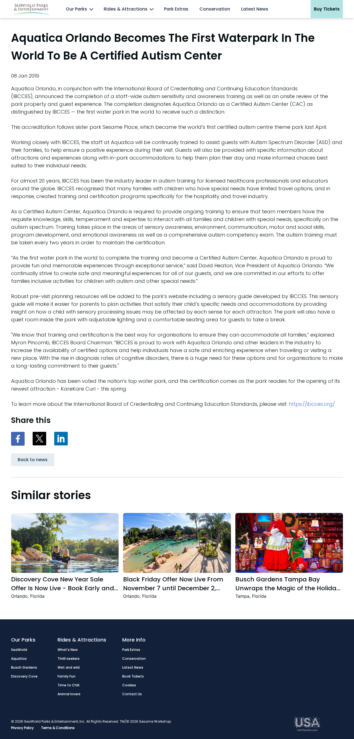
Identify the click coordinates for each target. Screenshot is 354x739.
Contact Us (132, 694)
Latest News (254, 9)
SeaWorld (19, 649)
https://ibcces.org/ (312, 404)
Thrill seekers (69, 658)
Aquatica (19, 658)
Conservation (214, 9)
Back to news (33, 459)
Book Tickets (133, 676)
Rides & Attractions (125, 9)
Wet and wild (69, 667)
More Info (133, 640)
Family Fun (67, 676)
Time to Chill (68, 685)
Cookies (129, 685)
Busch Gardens (24, 667)
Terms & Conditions (58, 727)
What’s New (68, 649)
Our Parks (76, 9)
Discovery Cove (24, 676)
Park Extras (176, 9)
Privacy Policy (22, 727)
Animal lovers (69, 694)
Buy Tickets (327, 9)
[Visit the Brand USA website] (307, 729)
